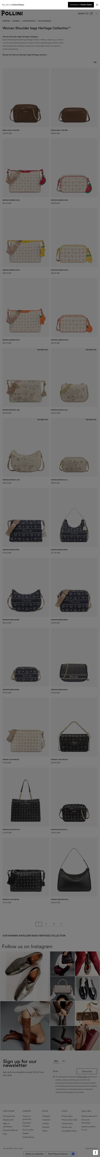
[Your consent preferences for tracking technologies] (95, 1152)
